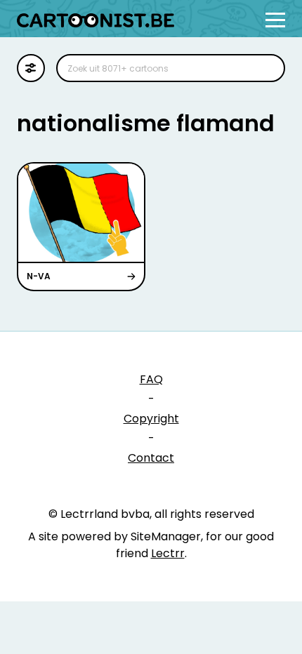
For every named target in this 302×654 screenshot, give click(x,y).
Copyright (151, 419)
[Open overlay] (275, 20)
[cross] (265, 68)
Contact (151, 458)
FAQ (151, 379)
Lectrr (168, 553)
